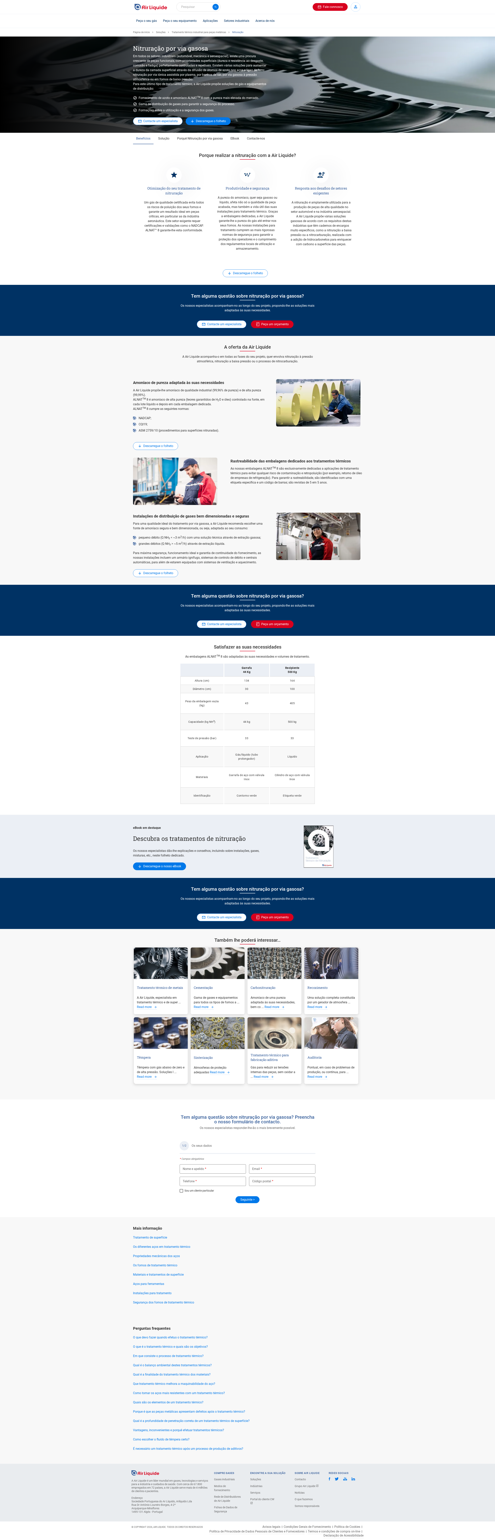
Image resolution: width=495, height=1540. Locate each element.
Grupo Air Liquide (305, 1486)
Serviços (255, 1492)
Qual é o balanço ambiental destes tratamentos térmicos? (172, 1365)
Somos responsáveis (307, 1506)
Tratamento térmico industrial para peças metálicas (199, 32)
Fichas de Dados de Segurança (225, 1509)
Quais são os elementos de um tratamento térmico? (168, 1402)
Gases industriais (224, 1479)
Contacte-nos (256, 138)
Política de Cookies (347, 1526)
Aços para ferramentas (148, 1284)
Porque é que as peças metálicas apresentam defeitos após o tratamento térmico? (189, 1411)
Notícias (300, 1492)
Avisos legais (271, 1526)
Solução (163, 138)
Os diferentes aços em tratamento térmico (161, 1247)
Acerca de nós (265, 21)
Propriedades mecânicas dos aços (156, 1256)
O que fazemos (304, 1499)
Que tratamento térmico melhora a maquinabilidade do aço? (174, 1384)
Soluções (161, 32)
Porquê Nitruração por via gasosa (200, 138)
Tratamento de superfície (150, 1237)
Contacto (300, 1479)
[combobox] (198, 7)
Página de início (141, 32)
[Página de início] (145, 1473)
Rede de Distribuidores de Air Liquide (227, 1498)
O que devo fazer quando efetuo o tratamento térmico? (170, 1337)
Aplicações (210, 21)
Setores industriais (236, 21)
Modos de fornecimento (222, 1488)
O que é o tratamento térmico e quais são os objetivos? (170, 1346)
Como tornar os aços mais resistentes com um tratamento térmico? (179, 1393)
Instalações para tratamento (152, 1293)
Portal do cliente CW (262, 1499)
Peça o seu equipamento (180, 21)
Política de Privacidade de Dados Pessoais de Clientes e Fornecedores (257, 1531)
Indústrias (256, 1486)
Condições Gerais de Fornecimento (307, 1526)
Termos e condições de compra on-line (334, 1531)
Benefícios (143, 138)
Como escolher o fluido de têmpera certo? (161, 1439)
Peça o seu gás (146, 21)
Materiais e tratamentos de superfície (158, 1274)
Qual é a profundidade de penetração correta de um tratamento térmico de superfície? (191, 1421)
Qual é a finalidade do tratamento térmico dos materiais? (172, 1374)
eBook (234, 138)
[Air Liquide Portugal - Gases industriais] (151, 7)
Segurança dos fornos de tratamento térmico (163, 1302)
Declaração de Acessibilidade (343, 1535)
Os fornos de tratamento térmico (155, 1265)
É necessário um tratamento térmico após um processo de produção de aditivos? (188, 1449)
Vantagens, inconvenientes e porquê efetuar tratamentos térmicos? (178, 1430)
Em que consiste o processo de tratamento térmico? (168, 1356)
